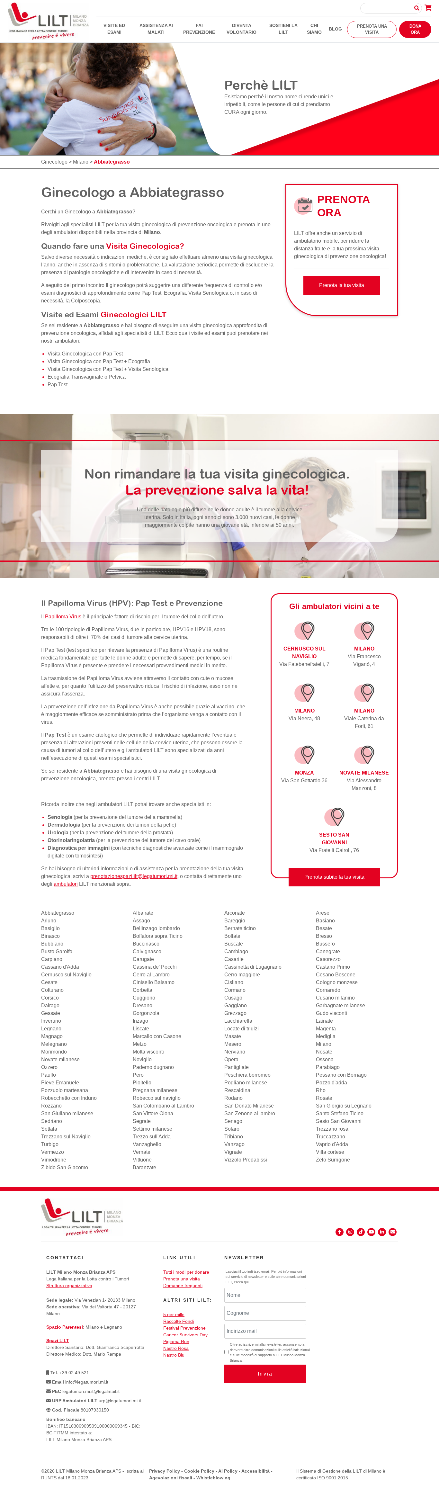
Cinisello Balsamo (154, 982)
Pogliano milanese (245, 1082)
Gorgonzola (146, 1013)
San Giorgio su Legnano (344, 1105)
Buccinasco (146, 943)
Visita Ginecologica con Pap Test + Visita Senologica (108, 369)
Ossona (325, 1059)
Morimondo (54, 1051)
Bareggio (234, 920)
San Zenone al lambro (249, 1113)
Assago (141, 920)
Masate (232, 1036)
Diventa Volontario (241, 29)
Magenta (326, 1028)
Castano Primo (333, 967)
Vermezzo (52, 1152)
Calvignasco (147, 951)
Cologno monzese (337, 982)
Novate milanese (60, 1059)
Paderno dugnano (153, 1067)
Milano (80, 162)
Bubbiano (52, 943)
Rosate (324, 1098)
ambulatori (66, 884)
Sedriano (51, 1121)
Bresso (324, 936)
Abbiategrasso (57, 913)
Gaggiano (235, 1005)
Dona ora (415, 29)
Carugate (143, 959)
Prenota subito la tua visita (334, 877)
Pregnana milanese (155, 1090)
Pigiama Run (176, 1341)
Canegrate (328, 951)
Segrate (142, 1121)
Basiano (325, 920)
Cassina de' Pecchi (155, 967)
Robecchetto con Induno (69, 1098)
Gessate (50, 1013)
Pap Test (57, 384)
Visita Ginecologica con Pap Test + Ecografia (99, 361)
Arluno (48, 920)
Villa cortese (330, 1152)
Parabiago (328, 1067)
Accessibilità (255, 1471)
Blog (335, 28)
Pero (138, 1075)
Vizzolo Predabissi (245, 1159)
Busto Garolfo (56, 951)
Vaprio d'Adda (332, 1144)
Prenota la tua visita (341, 285)
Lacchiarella (238, 1021)
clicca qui (241, 1282)
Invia (265, 1374)
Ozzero (49, 1067)
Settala (49, 1129)
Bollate (232, 936)
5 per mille (173, 1314)
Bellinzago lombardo (156, 928)
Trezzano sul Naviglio (66, 1136)
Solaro (231, 1129)
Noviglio (142, 1059)
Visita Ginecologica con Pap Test (85, 353)
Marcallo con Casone (157, 1036)
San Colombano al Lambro (163, 1105)
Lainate (324, 1021)
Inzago (140, 1021)
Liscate (141, 1028)
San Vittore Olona (153, 1113)
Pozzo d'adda (331, 1082)
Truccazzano (330, 1136)
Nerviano (234, 1051)
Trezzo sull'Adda (152, 1136)
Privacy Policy (164, 1471)
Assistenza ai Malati (156, 29)
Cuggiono (144, 997)
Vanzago (234, 1144)
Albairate (143, 913)
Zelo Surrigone (333, 1159)
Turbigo (49, 1144)
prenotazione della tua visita (211, 868)
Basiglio (50, 928)
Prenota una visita (372, 29)
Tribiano (233, 1136)
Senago (233, 1121)
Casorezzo (328, 959)
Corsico (50, 997)
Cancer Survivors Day (185, 1334)
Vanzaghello (147, 1144)
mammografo (228, 848)
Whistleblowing (213, 1477)
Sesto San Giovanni (339, 1121)
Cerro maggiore (242, 974)
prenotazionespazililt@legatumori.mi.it (133, 876)
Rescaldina (237, 1090)
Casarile (234, 959)
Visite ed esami (114, 29)
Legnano (51, 1028)
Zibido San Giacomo (64, 1167)
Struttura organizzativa (69, 1285)
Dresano (142, 1005)
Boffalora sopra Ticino (158, 936)
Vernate (141, 1152)
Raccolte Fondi (178, 1321)
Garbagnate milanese (340, 1005)
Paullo (48, 1075)
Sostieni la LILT (283, 29)
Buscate (233, 943)
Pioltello (142, 1082)
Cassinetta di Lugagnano (253, 967)
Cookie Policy (199, 1471)
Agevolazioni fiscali (170, 1477)
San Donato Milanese (249, 1105)
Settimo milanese (152, 1129)
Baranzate (144, 1167)
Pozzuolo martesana (64, 1090)
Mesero (232, 1044)
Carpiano (51, 959)
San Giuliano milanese (67, 1113)
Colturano (52, 990)
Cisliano (233, 982)
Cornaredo (328, 990)
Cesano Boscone (335, 974)
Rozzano (51, 1105)
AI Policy (227, 1471)
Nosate (324, 1051)
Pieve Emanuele (60, 1082)
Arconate (234, 913)
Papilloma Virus (63, 616)
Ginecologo (54, 162)
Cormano (235, 990)
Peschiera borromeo (247, 1075)
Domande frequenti (182, 1285)
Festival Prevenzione (184, 1328)
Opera (231, 1059)
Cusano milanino (335, 997)
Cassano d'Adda (60, 967)
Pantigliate (236, 1067)
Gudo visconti (331, 1013)
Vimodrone (53, 1159)
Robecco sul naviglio (157, 1098)
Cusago (233, 997)
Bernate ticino (240, 928)
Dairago (50, 1005)
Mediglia (326, 1036)
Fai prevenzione (199, 29)
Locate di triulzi (241, 1028)
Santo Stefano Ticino (339, 1113)
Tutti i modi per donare (186, 1272)
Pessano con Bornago (341, 1075)
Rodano (233, 1098)
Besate (324, 928)
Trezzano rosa (332, 1129)
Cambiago (236, 951)
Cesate (49, 982)
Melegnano (54, 1044)
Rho (321, 1090)
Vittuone (142, 1159)
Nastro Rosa (176, 1348)
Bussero (325, 943)
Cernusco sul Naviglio (66, 974)
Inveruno (51, 1021)
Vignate (233, 1152)
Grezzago (235, 1013)
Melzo (140, 1044)
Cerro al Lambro (151, 974)
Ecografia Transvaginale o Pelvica (87, 377)
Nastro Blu (173, 1355)
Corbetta (142, 990)
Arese (322, 913)
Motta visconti (148, 1051)
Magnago (52, 1036)
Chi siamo (314, 29)
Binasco (50, 936)
